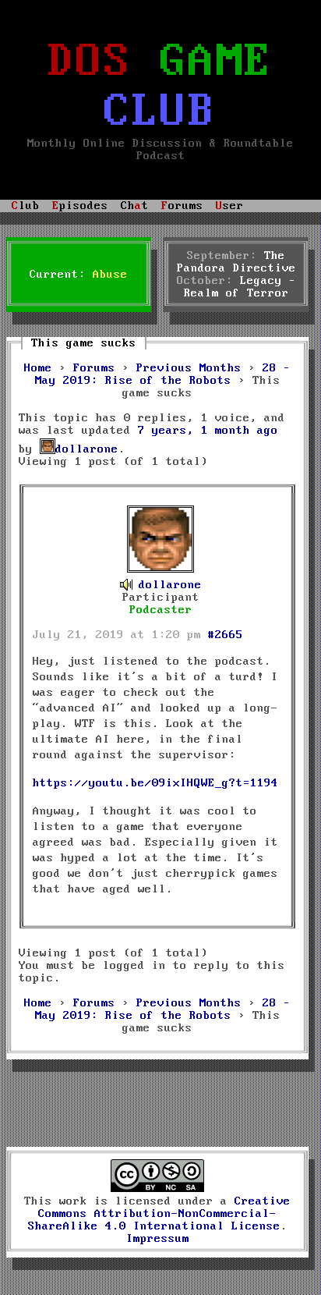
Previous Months (189, 368)
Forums (94, 368)
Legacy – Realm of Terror (240, 287)
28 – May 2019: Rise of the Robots (163, 374)
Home (38, 368)
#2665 (225, 635)
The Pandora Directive (236, 262)
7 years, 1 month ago (208, 430)
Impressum (157, 1239)
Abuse (110, 274)
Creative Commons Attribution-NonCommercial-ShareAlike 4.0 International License (159, 1214)
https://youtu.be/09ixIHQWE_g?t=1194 (155, 783)
